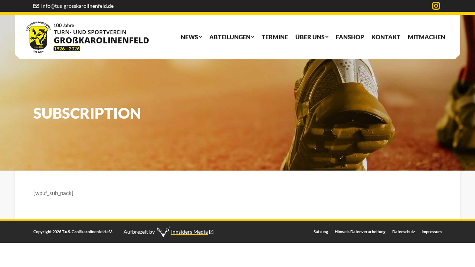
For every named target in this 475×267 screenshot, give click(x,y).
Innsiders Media (189, 231)
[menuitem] (191, 37)
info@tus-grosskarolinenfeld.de (77, 6)
